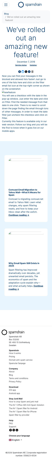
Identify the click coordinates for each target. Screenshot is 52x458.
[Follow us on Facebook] (10, 430)
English (16, 440)
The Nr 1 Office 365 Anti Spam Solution (26, 405)
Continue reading (19, 215)
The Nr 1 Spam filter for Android (23, 408)
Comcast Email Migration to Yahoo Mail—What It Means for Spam (25, 192)
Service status (21, 65)
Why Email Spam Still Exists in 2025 (24, 264)
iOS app (12, 390)
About (11, 371)
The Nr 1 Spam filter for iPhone (22, 411)
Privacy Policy (15, 381)
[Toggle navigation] (6, 4)
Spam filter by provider (19, 415)
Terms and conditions (18, 378)
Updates (33, 65)
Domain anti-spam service (20, 360)
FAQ (11, 423)
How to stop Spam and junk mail (23, 401)
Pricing (12, 356)
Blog (6, 13)
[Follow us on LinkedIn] (17, 430)
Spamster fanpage (17, 363)
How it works (15, 353)
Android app (14, 393)
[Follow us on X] (13, 430)
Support (12, 426)
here (20, 82)
